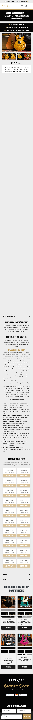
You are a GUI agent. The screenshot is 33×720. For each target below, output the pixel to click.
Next (28, 55)
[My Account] (26, 6)
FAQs (4, 579)
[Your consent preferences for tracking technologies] (3, 717)
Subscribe (27, 716)
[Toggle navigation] (22, 6)
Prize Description (9, 316)
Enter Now (8, 628)
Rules (5, 574)
